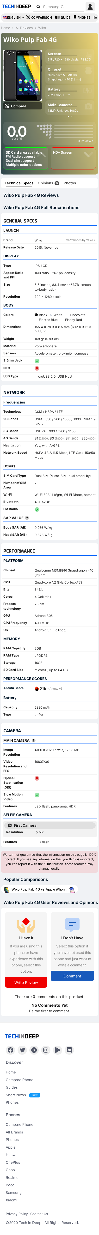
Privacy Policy (17, 1214)
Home (11, 1072)
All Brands (14, 1132)
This (48, 864)
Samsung (14, 1192)
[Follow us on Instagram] (45, 1050)
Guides (12, 1087)
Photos (70, 183)
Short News (21, 1095)
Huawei (12, 1154)
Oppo (10, 1170)
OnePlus (13, 1162)
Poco (10, 1185)
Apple (11, 1147)
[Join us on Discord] (69, 1050)
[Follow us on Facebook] (10, 1050)
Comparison (41, 18)
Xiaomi (11, 1200)
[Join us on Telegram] (34, 1050)
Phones (83, 18)
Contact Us (39, 1214)
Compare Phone (19, 1080)
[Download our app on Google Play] (57, 1050)
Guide (65, 18)
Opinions (48, 183)
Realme (12, 1177)
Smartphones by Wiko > (80, 240)
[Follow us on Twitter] (22, 1050)
